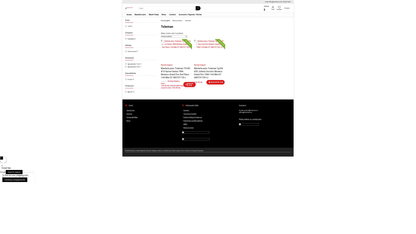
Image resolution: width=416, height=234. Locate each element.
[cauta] (198, 8)
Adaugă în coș (190, 84)
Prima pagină (165, 20)
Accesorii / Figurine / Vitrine (190, 15)
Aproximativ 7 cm (134, 64)
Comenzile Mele (132, 117)
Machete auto (140, 15)
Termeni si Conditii (189, 114)
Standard (131, 39)
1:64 (129, 26)
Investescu (200, 150)
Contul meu (131, 110)
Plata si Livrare (188, 128)
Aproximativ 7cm (133, 67)
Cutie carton (132, 51)
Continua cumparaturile (15, 180)
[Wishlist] (279, 7)
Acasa (129, 15)
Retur (164, 15)
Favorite (129, 114)
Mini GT (130, 92)
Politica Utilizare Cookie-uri (192, 117)
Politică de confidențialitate (193, 121)
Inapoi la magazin (14, 172)
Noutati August (166, 65)
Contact (172, 15)
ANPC (185, 124)
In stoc (130, 79)
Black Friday (154, 15)
